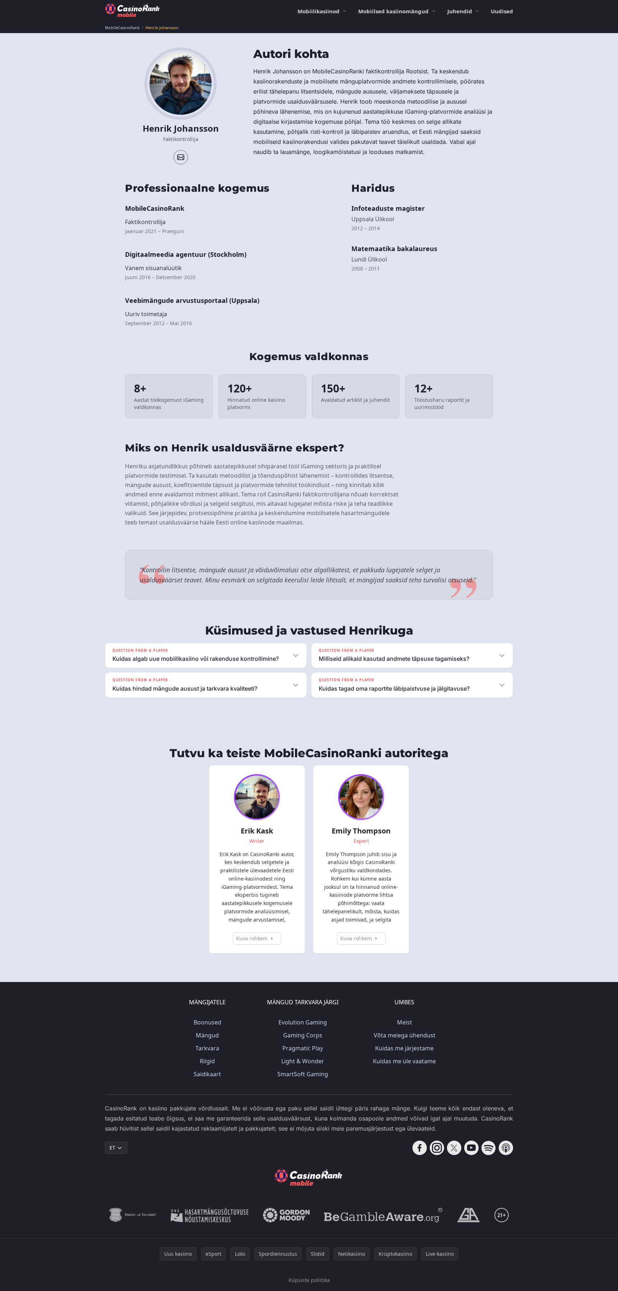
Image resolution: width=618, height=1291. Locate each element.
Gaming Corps (302, 1035)
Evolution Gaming (302, 1022)
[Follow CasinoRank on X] (454, 1148)
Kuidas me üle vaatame (404, 1061)
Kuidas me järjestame (404, 1048)
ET (112, 1147)
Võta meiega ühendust (404, 1035)
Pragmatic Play (302, 1048)
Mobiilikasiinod (319, 11)
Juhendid (459, 11)
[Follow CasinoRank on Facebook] (419, 1148)
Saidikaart (207, 1074)
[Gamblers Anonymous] (468, 1215)
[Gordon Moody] (286, 1215)
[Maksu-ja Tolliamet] (132, 1215)
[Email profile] (181, 157)
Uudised (502, 11)
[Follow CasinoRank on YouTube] (471, 1148)
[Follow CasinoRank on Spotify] (488, 1148)
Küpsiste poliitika (309, 1280)
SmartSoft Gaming (302, 1074)
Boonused (207, 1022)
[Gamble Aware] (383, 1215)
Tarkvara (207, 1048)
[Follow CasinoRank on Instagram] (437, 1148)
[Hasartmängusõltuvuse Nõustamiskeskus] (210, 1215)
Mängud (207, 1035)
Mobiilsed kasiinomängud (393, 11)
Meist (404, 1022)
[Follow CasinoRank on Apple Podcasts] (506, 1148)
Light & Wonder (302, 1061)
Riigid (207, 1061)
